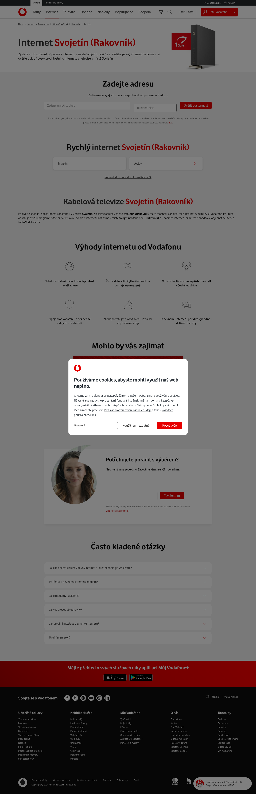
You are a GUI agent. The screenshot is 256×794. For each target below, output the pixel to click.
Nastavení (79, 425)
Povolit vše (169, 425)
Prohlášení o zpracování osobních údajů (128, 410)
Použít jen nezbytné (136, 425)
